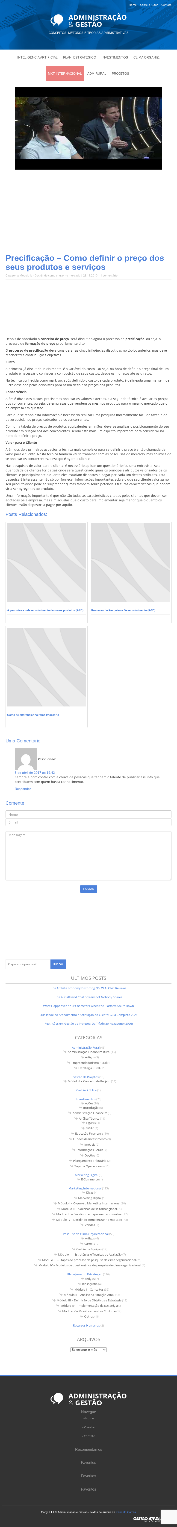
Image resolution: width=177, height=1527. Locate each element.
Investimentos (115, 57)
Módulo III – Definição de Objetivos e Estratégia (89, 1300)
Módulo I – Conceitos (88, 1289)
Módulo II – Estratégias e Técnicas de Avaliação (90, 1254)
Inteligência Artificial (37, 57)
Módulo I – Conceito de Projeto (89, 1081)
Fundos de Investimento (90, 1139)
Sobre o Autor (149, 5)
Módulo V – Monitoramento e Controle (89, 1311)
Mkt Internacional (65, 73)
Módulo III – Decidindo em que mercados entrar (89, 1214)
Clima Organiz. (146, 57)
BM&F (90, 1128)
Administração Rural (86, 1047)
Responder (23, 789)
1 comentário (109, 275)
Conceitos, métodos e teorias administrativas (89, 33)
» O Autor (88, 1427)
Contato (166, 5)
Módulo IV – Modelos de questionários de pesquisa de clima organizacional (89, 1265)
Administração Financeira (90, 1113)
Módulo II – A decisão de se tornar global (89, 1209)
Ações (89, 1103)
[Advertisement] (88, 216)
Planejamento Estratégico (84, 1274)
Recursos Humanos (86, 1325)
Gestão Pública (86, 1090)
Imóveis (89, 1144)
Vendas (90, 1225)
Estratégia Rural (89, 1068)
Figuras (91, 1123)
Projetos (120, 73)
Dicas (89, 1192)
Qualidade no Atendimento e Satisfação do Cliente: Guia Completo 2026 (88, 1015)
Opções (90, 1155)
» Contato (88, 1436)
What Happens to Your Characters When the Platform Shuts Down (88, 1006)
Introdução (91, 1108)
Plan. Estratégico (79, 57)
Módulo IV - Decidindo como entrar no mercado (50, 275)
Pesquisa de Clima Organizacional (86, 1234)
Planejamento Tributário (89, 1161)
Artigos (90, 1057)
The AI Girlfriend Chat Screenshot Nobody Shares (88, 997)
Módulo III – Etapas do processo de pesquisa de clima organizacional (89, 1260)
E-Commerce (90, 1179)
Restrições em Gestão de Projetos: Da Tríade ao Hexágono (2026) (88, 1023)
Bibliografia (89, 1284)
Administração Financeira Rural (89, 1052)
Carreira (89, 1244)
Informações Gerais (90, 1150)
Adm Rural (96, 73)
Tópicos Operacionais (89, 1166)
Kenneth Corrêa (126, 1512)
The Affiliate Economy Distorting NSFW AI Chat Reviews (88, 988)
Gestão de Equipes (89, 1249)
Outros (89, 1316)
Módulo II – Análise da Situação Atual (89, 1295)
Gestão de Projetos (86, 1077)
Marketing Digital (86, 1175)
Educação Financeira (89, 1133)
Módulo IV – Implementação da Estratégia (89, 1305)
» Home (88, 1418)
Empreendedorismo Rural (89, 1063)
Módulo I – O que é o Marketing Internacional (89, 1203)
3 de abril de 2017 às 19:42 (35, 772)
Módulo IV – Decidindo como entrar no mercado (89, 1220)
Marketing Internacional (84, 1188)
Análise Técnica (89, 1118)
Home (133, 5)
